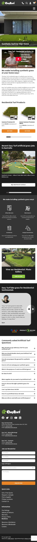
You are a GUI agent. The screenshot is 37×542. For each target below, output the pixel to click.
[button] (33, 257)
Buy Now (9, 131)
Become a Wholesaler (9, 524)
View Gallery (18, 276)
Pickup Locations (7, 499)
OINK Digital (11, 539)
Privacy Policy (6, 517)
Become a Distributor (8, 522)
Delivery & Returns (8, 512)
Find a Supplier (6, 497)
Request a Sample (7, 495)
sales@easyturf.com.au (11, 427)
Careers (4, 527)
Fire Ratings (5, 510)
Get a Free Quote (7, 493)
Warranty (5, 515)
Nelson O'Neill (28, 539)
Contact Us (5, 501)
